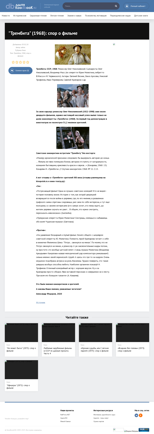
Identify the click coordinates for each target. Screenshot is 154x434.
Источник (40, 302)
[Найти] (116, 6)
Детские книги (141, 15)
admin (23, 47)
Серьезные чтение (38, 15)
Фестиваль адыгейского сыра (104, 415)
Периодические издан (120, 15)
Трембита (17, 53)
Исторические (19, 15)
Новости (6, 15)
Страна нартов (98, 421)
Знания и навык (74, 15)
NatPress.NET (65, 415)
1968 (24, 53)
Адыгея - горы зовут (100, 418)
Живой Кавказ (65, 421)
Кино (24, 50)
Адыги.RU (63, 418)
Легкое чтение (57, 15)
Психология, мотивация (95, 15)
